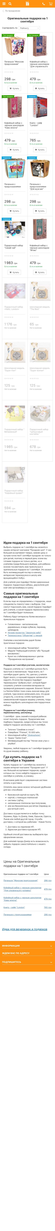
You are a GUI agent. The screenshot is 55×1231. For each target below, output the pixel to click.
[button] (43, 4)
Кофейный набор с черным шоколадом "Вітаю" (39, 247)
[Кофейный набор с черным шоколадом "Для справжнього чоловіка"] (40, 46)
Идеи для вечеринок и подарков (24, 929)
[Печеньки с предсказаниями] (15, 168)
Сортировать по (9, 28)
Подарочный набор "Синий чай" (13, 246)
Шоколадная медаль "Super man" (14, 369)
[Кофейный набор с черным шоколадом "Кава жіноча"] (15, 107)
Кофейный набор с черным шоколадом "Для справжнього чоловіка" (39, 65)
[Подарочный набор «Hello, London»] (15, 291)
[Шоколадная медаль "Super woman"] (40, 352)
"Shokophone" (33, 735)
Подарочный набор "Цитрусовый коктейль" (39, 431)
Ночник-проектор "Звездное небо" (24, 632)
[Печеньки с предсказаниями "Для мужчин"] (40, 168)
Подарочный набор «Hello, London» (13, 308)
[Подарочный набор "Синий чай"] (15, 229)
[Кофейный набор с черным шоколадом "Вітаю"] (40, 229)
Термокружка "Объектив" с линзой (25, 635)
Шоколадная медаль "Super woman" (40, 369)
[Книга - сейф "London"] (40, 107)
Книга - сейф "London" (14, 907)
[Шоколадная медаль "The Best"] (40, 291)
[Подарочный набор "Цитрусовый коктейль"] (40, 413)
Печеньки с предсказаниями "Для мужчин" (38, 186)
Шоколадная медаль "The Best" (40, 308)
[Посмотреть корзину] (51, 4)
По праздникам (12, 11)
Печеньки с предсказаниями (17, 914)
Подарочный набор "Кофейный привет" (13, 491)
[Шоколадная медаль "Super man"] (15, 352)
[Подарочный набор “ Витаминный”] (15, 413)
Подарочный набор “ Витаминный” (14, 430)
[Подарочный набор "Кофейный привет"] (15, 475)
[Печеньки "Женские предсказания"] (15, 46)
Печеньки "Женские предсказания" (21, 880)
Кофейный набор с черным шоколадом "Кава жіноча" (14, 125)
